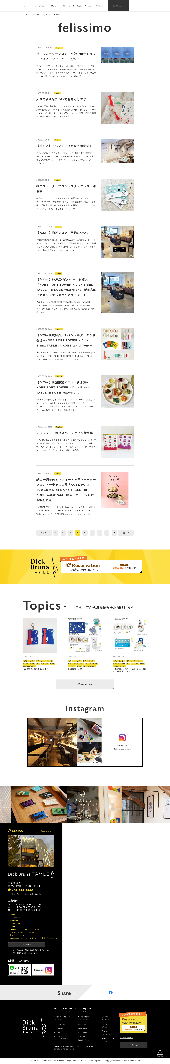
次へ (125, 533)
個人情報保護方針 (126, 1038)
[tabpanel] (40, 645)
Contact (119, 5)
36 (114, 533)
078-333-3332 (22, 889)
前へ (44, 533)
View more (85, 684)
